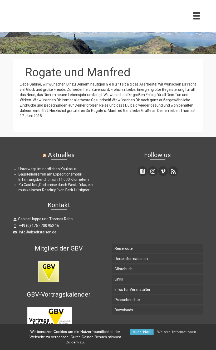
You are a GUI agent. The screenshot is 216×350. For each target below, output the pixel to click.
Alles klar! (142, 332)
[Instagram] (153, 171)
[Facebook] (142, 171)
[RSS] (173, 171)
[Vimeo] (163, 171)
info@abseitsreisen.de (37, 232)
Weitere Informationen (176, 332)
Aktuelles (61, 155)
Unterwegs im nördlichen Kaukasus (47, 169)
